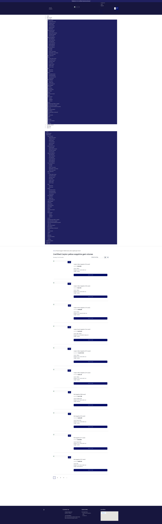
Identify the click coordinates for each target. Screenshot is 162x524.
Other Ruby (51, 28)
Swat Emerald (51, 31)
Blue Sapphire (51, 38)
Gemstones (49, 18)
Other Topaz (51, 67)
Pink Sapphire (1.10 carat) (79, 416)
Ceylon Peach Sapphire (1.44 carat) (82, 329)
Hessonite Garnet (52, 75)
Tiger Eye (49, 108)
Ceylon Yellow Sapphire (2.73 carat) (82, 372)
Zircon (49, 113)
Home (48, 16)
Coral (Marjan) (50, 79)
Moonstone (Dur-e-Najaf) (52, 105)
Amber (49, 102)
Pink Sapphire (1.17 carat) (79, 437)
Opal (48, 68)
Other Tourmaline (52, 54)
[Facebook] (44, 8)
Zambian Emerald (52, 34)
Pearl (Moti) (50, 91)
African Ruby (51, 24)
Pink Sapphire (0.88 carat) (80, 394)
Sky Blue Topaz (52, 61)
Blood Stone (50, 110)
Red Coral (51, 81)
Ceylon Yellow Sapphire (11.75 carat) (82, 351)
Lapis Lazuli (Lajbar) (51, 109)
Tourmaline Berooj (51, 47)
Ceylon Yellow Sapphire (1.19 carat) (82, 264)
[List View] (105, 257)
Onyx (48, 117)
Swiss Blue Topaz (52, 59)
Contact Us (103, 2)
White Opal (51, 71)
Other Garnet (51, 78)
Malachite (49, 119)
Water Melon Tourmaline (53, 52)
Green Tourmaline (52, 51)
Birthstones (49, 17)
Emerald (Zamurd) (51, 30)
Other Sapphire (52, 45)
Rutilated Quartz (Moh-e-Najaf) (53, 103)
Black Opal (51, 69)
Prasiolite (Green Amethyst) (53, 112)
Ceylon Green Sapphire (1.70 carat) (82, 307)
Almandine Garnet (52, 76)
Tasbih (49, 122)
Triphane (50, 100)
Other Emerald (51, 35)
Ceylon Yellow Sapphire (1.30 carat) (82, 286)
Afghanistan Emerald (53, 33)
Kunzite (50, 98)
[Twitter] (45, 8)
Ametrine (49, 123)
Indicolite (50, 48)
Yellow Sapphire (52, 40)
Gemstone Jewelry (51, 120)
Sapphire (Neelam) (51, 37)
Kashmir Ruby (51, 27)
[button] (106, 8)
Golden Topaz (51, 64)
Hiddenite (50, 99)
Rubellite (50, 50)
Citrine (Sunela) (50, 89)
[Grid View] (108, 257)
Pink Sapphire (51, 41)
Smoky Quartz (50, 115)
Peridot (49, 92)
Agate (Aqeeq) (50, 85)
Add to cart (90, 275)
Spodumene (50, 96)
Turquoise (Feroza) (51, 83)
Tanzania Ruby (52, 25)
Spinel (49, 95)
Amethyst (49, 86)
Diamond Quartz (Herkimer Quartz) (54, 106)
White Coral (51, 82)
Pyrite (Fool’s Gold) (51, 93)
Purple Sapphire (52, 42)
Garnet (49, 72)
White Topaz (51, 65)
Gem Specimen (51, 55)
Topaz (49, 57)
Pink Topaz (51, 62)
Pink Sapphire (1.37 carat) (79, 459)
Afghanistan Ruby (52, 21)
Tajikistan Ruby (52, 23)
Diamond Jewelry (50, 125)
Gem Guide (49, 126)
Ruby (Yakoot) (50, 20)
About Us (49, 127)
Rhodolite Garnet (52, 74)
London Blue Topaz (52, 58)
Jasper (49, 116)
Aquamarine (50, 88)
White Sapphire (52, 44)
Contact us (66, 509)
